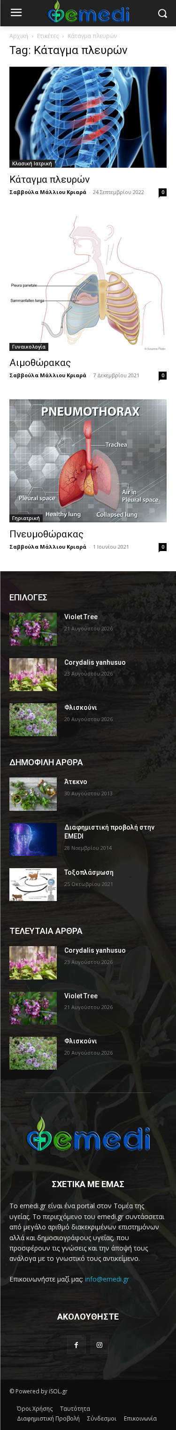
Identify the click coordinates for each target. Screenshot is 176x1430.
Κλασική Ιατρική (32, 163)
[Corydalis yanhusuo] (33, 674)
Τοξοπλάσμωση (89, 872)
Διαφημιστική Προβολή (48, 1418)
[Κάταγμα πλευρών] (88, 117)
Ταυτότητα (75, 1409)
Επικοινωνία (140, 1418)
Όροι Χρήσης (35, 1409)
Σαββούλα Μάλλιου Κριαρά (47, 191)
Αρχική (18, 36)
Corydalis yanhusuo (95, 662)
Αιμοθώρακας (40, 362)
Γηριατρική (26, 518)
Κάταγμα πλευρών (49, 179)
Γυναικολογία (29, 346)
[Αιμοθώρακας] (88, 283)
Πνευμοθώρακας (46, 534)
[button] (162, 13)
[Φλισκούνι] (33, 719)
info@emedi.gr (107, 1279)
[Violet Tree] (33, 629)
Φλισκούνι (80, 707)
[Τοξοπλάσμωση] (33, 884)
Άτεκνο (75, 781)
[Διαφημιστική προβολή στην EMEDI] (33, 839)
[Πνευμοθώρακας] (88, 461)
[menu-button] (16, 13)
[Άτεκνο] (33, 793)
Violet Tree (81, 617)
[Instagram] (100, 1345)
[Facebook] (76, 1345)
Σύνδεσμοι (101, 1418)
